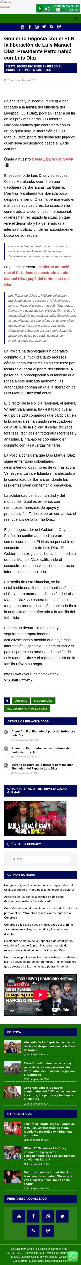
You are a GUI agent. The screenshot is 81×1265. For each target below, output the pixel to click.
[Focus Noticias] (10, 7)
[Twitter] (44, 27)
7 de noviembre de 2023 (26, 773)
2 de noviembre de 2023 (21, 80)
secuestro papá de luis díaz (27, 708)
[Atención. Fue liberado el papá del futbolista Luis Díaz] (6, 732)
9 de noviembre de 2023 (26, 740)
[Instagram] (36, 27)
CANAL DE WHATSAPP (52, 159)
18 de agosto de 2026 (38, 1140)
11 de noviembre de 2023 (27, 756)
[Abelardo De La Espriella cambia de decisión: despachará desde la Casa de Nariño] (12, 1046)
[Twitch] (58, 27)
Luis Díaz (21, 700)
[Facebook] (29, 27)
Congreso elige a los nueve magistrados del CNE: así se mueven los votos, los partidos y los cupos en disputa (39, 929)
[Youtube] (22, 27)
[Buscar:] (40, 859)
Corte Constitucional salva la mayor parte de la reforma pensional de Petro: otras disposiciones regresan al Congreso (40, 913)
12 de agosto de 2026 (38, 1188)
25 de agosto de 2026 (38, 1054)
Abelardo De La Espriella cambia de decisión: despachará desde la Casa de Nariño (49, 1046)
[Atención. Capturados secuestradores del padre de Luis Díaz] (6, 748)
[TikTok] (51, 27)
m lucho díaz (43, 700)
